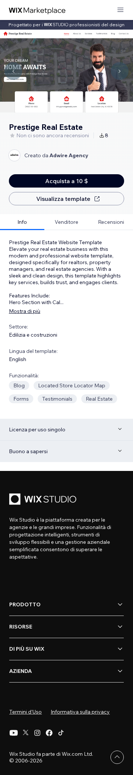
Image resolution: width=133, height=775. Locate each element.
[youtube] (13, 732)
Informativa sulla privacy (80, 711)
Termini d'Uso (25, 711)
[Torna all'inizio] (117, 757)
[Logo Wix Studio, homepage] (44, 499)
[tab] (22, 222)
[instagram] (37, 732)
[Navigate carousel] (13, 71)
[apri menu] (120, 10)
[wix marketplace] (37, 10)
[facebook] (49, 732)
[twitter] (25, 732)
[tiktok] (61, 732)
